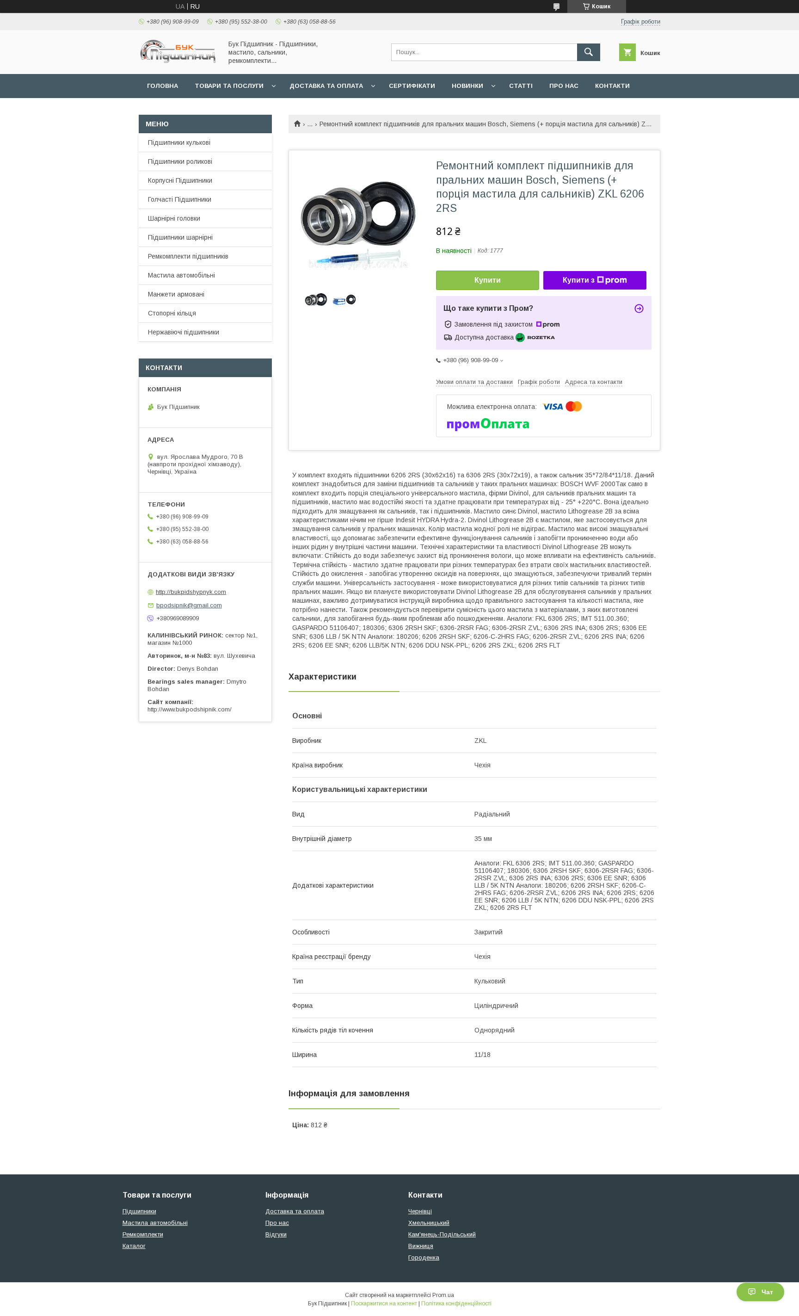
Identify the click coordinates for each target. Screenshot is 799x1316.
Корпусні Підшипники (180, 180)
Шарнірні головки (174, 218)
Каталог (134, 1245)
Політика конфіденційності (456, 1303)
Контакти (612, 85)
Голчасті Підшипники (179, 199)
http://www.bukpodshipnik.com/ (190, 709)
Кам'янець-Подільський (442, 1234)
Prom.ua (443, 1295)
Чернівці (420, 1211)
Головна (162, 85)
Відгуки (276, 1234)
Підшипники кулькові (179, 142)
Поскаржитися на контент (384, 1303)
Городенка (423, 1257)
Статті (521, 85)
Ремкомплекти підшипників (188, 256)
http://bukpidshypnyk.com (191, 591)
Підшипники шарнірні (180, 237)
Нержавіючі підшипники (183, 332)
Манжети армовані (176, 294)
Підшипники (139, 1211)
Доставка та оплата (326, 85)
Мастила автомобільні (181, 275)
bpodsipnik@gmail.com (189, 605)
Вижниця (420, 1245)
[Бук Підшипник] (178, 62)
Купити (487, 280)
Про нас (563, 85)
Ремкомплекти (143, 1234)
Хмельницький (428, 1222)
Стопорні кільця (172, 313)
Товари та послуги (229, 85)
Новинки (467, 85)
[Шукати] (588, 52)
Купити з (579, 280)
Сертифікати (412, 85)
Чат (767, 1292)
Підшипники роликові (180, 161)
